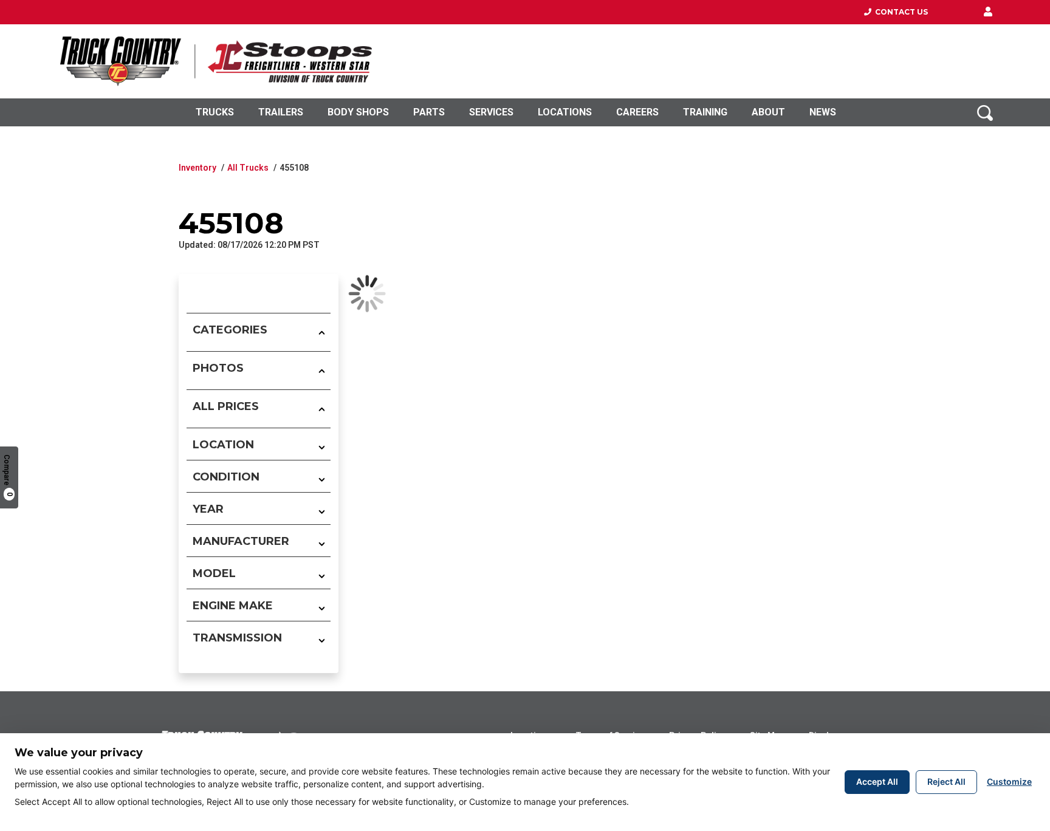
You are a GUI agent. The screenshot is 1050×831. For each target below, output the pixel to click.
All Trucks (248, 168)
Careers (637, 112)
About (768, 112)
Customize (1009, 781)
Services (491, 112)
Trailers (280, 112)
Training (705, 112)
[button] (988, 12)
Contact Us (899, 11)
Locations (565, 112)
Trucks (215, 112)
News (822, 112)
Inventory (197, 168)
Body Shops (358, 112)
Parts (429, 112)
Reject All (946, 781)
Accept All (877, 781)
